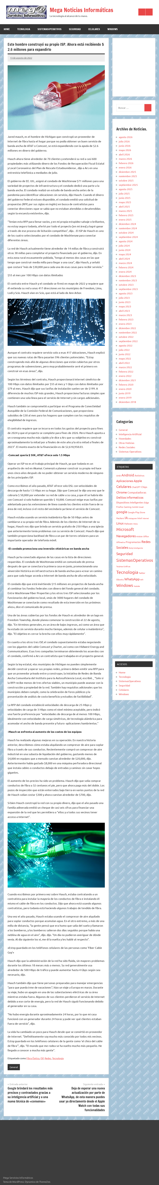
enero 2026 (125, 167)
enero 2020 (125, 388)
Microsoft (125, 529)
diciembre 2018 (127, 401)
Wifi (141, 579)
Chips (144, 486)
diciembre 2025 (127, 171)
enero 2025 (125, 219)
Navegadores (126, 536)
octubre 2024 (126, 232)
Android (127, 475)
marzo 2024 (125, 262)
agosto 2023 (125, 293)
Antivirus (139, 475)
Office (146, 536)
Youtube (137, 586)
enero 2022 (125, 375)
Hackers (120, 518)
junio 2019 (124, 393)
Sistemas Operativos (130, 451)
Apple (138, 481)
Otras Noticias (126, 442)
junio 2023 (124, 302)
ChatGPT (136, 487)
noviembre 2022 (128, 332)
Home (7, 29)
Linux (120, 523)
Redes (48, 1058)
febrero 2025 (126, 215)
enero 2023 (125, 323)
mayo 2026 (125, 150)
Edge (146, 502)
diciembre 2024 (127, 223)
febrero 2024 (126, 267)
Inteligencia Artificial (130, 434)
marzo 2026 (125, 158)
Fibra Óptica (32, 1058)
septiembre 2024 (128, 236)
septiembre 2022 (128, 341)
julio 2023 (124, 297)
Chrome (121, 492)
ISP (42, 1058)
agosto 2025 (125, 189)
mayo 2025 (125, 202)
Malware (128, 523)
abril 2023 (124, 310)
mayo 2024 (125, 254)
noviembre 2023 (128, 280)
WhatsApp (132, 579)
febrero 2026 (126, 163)
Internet (146, 518)
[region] (133, 66)
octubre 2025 (126, 180)
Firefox (119, 506)
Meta (135, 523)
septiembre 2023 (128, 288)
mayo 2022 (125, 358)
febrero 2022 (126, 371)
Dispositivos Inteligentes (129, 502)
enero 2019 (125, 397)
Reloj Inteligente (136, 548)
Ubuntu (120, 579)
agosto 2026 (125, 136)
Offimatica (120, 542)
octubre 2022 (126, 336)
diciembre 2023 (127, 275)
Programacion (133, 541)
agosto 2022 (125, 345)
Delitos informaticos (129, 497)
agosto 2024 (125, 241)
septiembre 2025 (128, 184)
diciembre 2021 (127, 380)
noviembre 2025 (128, 176)
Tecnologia (23, 29)
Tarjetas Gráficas (123, 566)
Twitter (142, 573)
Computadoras (136, 492)
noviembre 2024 (128, 228)
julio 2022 (124, 349)
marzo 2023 (125, 315)
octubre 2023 (126, 284)
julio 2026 (124, 141)
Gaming (127, 506)
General (14, 1067)
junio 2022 (124, 354)
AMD (118, 475)
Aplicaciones (124, 481)
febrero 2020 (126, 384)
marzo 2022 (125, 367)
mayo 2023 (125, 306)
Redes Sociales (127, 447)
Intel (139, 518)
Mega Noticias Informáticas (81, 10)
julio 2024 (124, 245)
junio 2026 (124, 145)
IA (126, 518)
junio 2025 (124, 197)
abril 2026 (124, 154)
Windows (112, 29)
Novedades (125, 438)
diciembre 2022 (127, 328)
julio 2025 (124, 193)
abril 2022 (124, 362)
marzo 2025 (125, 210)
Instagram (132, 518)
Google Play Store (136, 512)
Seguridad (75, 29)
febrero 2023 (126, 319)
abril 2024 (124, 258)
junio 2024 (124, 249)
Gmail (141, 507)
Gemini (135, 507)
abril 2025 (124, 206)
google (121, 512)
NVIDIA (139, 536)
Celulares (94, 29)
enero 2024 (125, 271)
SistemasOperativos (49, 29)
